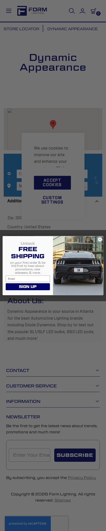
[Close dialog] (100, 239)
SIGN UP (27, 286)
